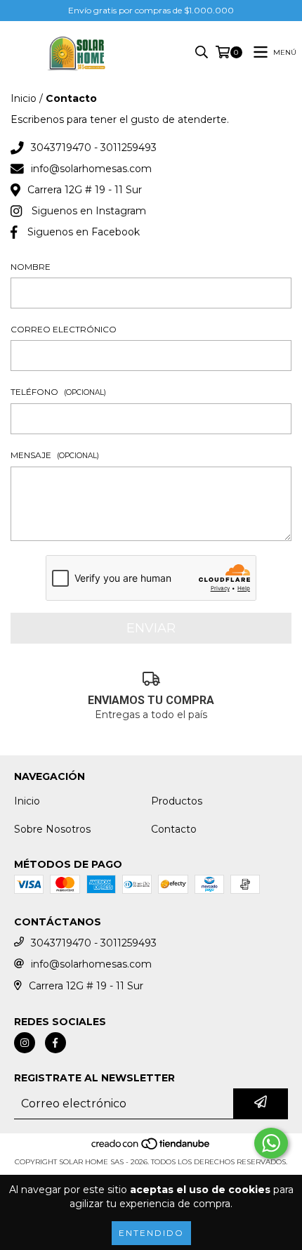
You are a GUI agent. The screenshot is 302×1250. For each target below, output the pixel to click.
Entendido (151, 1233)
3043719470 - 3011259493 (94, 147)
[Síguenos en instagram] (24, 1042)
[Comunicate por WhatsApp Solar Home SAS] (271, 1143)
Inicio (24, 98)
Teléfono (58, 391)
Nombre (31, 266)
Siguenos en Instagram (89, 210)
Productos (176, 801)
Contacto (174, 829)
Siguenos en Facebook (83, 232)
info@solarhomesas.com (91, 168)
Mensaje (55, 455)
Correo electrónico (64, 329)
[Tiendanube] (151, 1147)
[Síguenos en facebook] (55, 1042)
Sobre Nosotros (52, 829)
